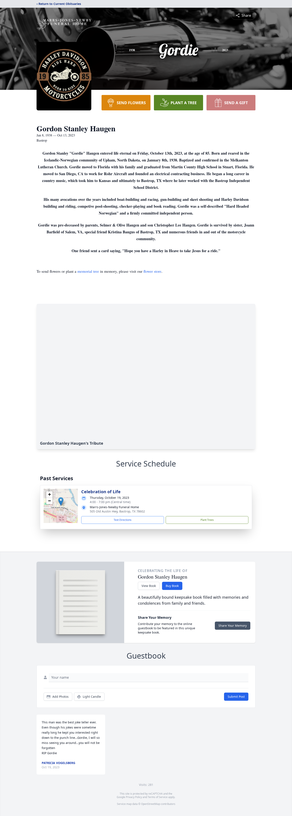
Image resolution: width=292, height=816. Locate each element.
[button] (60, 501)
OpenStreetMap (150, 804)
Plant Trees (207, 520)
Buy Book (172, 586)
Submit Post (236, 697)
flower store (152, 271)
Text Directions (122, 520)
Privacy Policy (134, 797)
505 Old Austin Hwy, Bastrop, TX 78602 (117, 511)
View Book (149, 586)
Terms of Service (158, 797)
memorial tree (88, 271)
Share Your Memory (232, 625)
